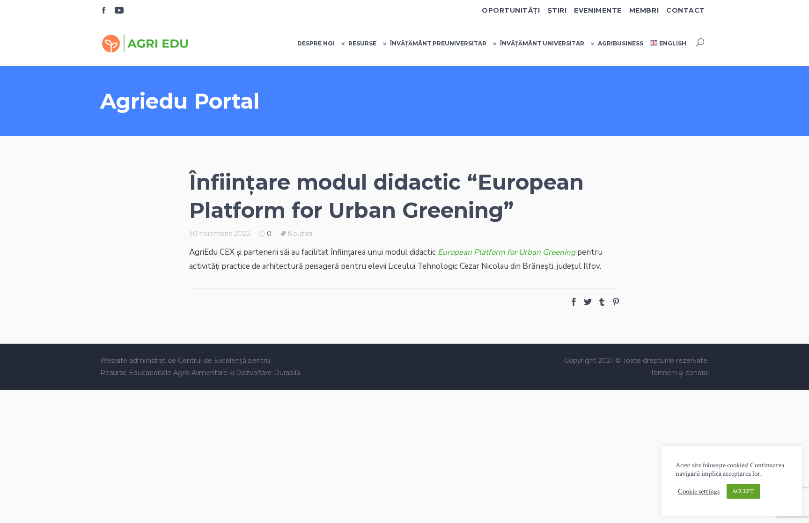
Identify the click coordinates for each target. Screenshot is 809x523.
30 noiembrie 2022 (219, 233)
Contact (685, 10)
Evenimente (598, 10)
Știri (557, 10)
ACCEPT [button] (743, 491)
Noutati (299, 233)
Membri (644, 10)
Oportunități (511, 10)
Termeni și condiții (679, 372)
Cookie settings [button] (699, 491)
